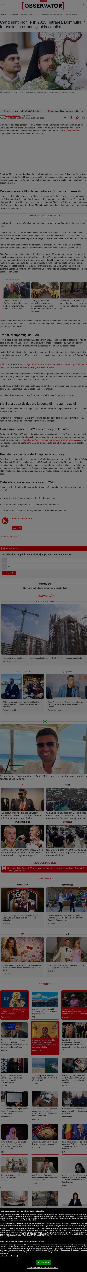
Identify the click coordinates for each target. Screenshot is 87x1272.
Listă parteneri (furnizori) (9, 1256)
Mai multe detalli (30, 1220)
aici (42, 1230)
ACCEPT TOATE (43, 1262)
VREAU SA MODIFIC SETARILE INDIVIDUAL (42, 1268)
